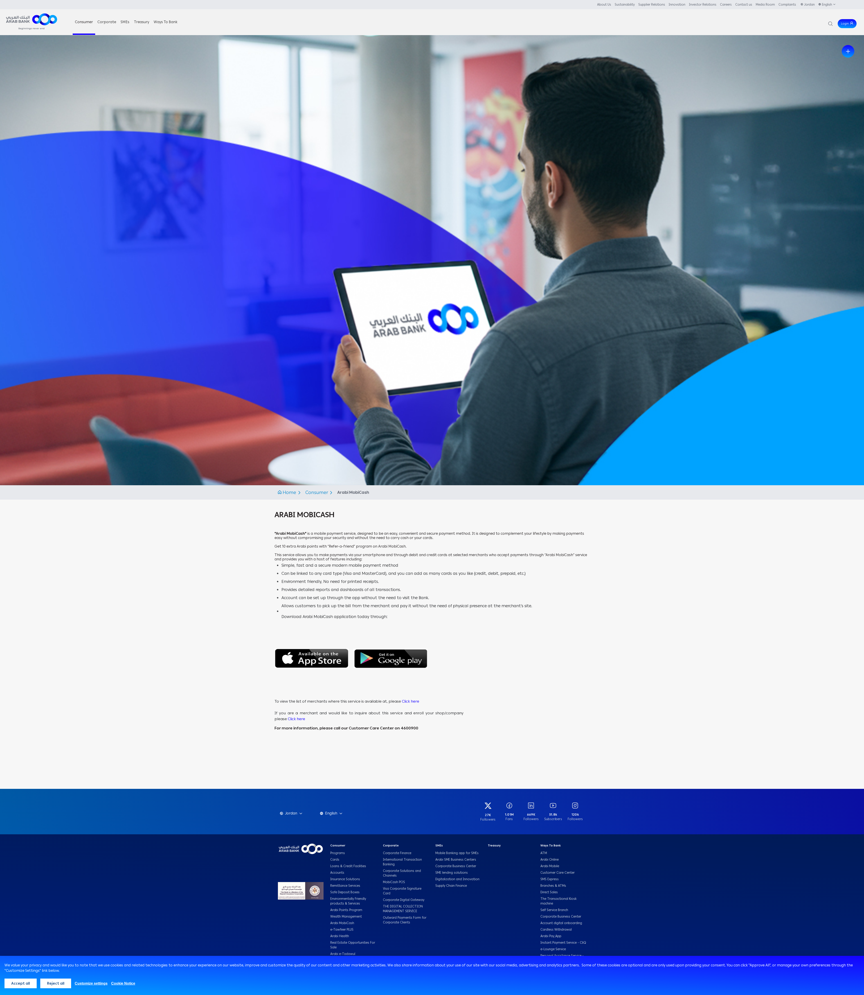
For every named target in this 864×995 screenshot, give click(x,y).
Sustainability (625, 5)
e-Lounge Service (553, 949)
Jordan (809, 5)
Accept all (20, 983)
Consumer (317, 492)
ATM (543, 853)
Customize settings (91, 983)
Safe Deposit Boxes (345, 892)
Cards (334, 860)
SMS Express (549, 879)
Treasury (494, 845)
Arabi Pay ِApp (550, 936)
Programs (338, 853)
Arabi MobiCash (342, 923)
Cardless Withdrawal (556, 930)
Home (289, 492)
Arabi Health (339, 936)
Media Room (765, 5)
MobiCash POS (394, 882)
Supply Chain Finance (452, 886)
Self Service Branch (554, 910)
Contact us (743, 5)
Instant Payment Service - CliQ (563, 943)
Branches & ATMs (553, 886)
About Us (604, 5)
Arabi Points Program (346, 910)
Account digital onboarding (561, 923)
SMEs (439, 845)
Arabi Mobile (549, 866)
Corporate (391, 845)
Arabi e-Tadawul (342, 954)
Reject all (55, 983)
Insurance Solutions (345, 879)
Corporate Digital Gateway (403, 900)
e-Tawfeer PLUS (341, 930)
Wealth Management (346, 916)
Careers (726, 5)
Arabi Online (549, 860)
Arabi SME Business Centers (456, 860)
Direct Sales (549, 892)
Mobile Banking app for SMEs (457, 853)
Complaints (787, 5)
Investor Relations (702, 5)
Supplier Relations (651, 5)
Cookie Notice (123, 983)
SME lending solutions (451, 873)
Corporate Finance (397, 853)
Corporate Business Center (455, 866)
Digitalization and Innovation (457, 879)
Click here (410, 701)
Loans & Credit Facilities (348, 866)
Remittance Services (345, 886)
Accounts (337, 873)
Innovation (677, 5)
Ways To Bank (550, 845)
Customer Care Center (557, 873)
